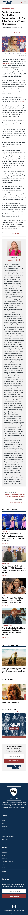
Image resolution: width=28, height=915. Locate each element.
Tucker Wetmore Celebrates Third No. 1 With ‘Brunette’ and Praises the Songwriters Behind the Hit (14, 569)
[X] (12, 32)
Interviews (5, 625)
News (12, 8)
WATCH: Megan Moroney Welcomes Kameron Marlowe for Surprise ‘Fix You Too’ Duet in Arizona (13, 537)
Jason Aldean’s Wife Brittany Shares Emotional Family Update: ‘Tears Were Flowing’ (13, 600)
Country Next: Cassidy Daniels (10, 702)
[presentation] (14, 522)
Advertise (6, 910)
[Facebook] (9, 32)
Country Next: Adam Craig (16, 502)
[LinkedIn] (17, 32)
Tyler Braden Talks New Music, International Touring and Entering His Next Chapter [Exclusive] (13, 631)
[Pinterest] (14, 32)
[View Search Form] (21, 2)
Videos (8, 531)
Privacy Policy (12, 910)
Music (3, 563)
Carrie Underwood (6, 8)
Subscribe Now (14, 761)
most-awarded (6, 63)
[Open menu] (24, 2)
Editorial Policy (20, 910)
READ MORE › (5, 543)
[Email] (19, 32)
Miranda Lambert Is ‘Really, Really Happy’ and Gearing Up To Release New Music (15, 495)
